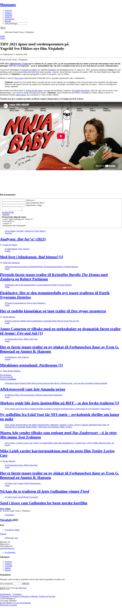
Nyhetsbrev (17, 594)
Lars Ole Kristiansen (23, 603)
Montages (8, 4)
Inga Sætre (19, 78)
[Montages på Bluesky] (29, 596)
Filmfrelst (8, 17)
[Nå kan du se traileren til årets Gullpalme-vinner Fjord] (23, 483)
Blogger (8, 21)
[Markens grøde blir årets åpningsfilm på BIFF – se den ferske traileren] (34, 395)
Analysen (8, 11)
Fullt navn (30, 200)
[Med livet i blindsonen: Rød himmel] (17, 249)
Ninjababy (52, 70)
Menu (3, 28)
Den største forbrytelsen (81, 91)
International (9, 19)
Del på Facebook (6, 377)
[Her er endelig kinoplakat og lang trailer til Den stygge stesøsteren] (25, 303)
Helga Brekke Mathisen (12, 371)
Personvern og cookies (8, 605)
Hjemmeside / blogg (33, 205)
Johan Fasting (21, 95)
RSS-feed (22, 588)
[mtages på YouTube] (47, 596)
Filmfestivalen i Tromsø (19, 64)
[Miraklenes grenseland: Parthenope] (17, 357)
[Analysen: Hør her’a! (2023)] (25, 231)
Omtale (7, 251)
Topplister (8, 15)
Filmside (3, 534)
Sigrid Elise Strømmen (11, 263)
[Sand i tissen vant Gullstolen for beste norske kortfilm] (21, 497)
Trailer (2, 36)
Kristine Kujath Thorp (34, 91)
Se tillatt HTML (8, 212)
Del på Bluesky (6, 375)
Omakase (8, 13)
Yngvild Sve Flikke (29, 70)
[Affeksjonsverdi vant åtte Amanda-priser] (56, 383)
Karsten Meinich (9, 317)
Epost (35, 203)
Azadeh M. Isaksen (10, 245)
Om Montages (10, 552)
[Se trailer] (9, 515)
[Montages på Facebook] (9, 596)
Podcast (8, 568)
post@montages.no (7, 548)
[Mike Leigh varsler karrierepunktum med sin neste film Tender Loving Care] (61, 445)
